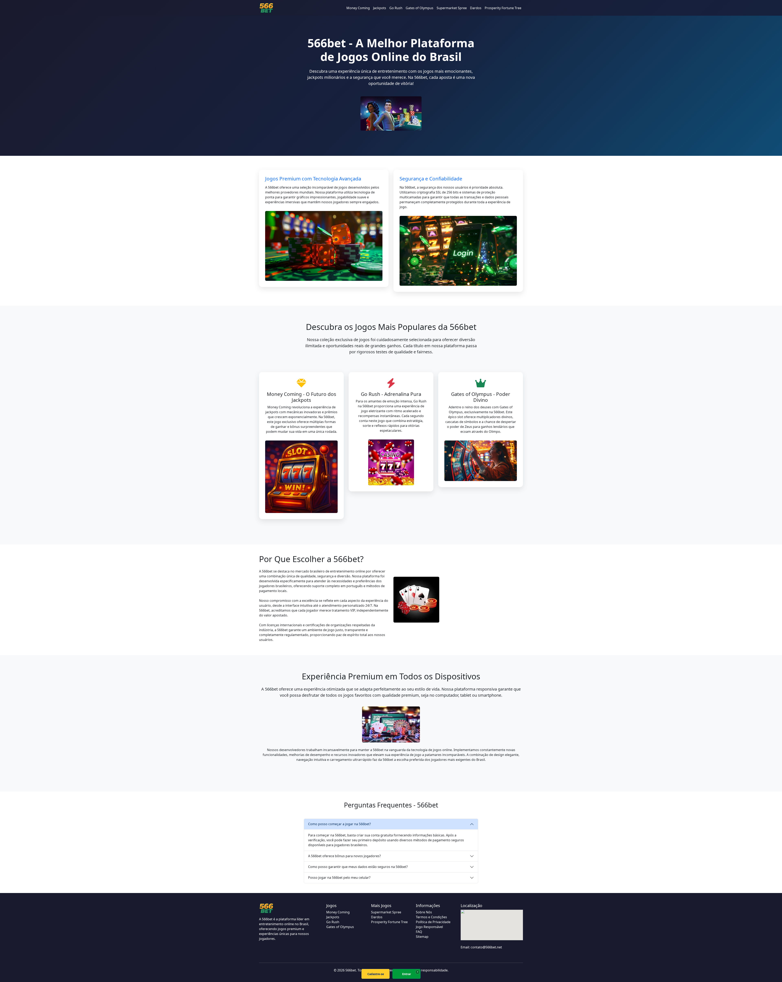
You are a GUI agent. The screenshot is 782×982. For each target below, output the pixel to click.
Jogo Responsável (429, 927)
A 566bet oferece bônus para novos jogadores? (344, 856)
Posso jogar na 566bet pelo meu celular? (339, 877)
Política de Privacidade (433, 922)
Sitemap (422, 936)
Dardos (475, 8)
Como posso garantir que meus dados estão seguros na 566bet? (358, 866)
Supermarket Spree (452, 8)
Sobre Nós (424, 912)
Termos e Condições (431, 917)
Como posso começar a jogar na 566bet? (339, 824)
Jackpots (379, 8)
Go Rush (395, 8)
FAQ (419, 931)
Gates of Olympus (419, 8)
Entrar (406, 974)
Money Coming (358, 8)
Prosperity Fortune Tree (503, 8)
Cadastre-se (375, 974)
